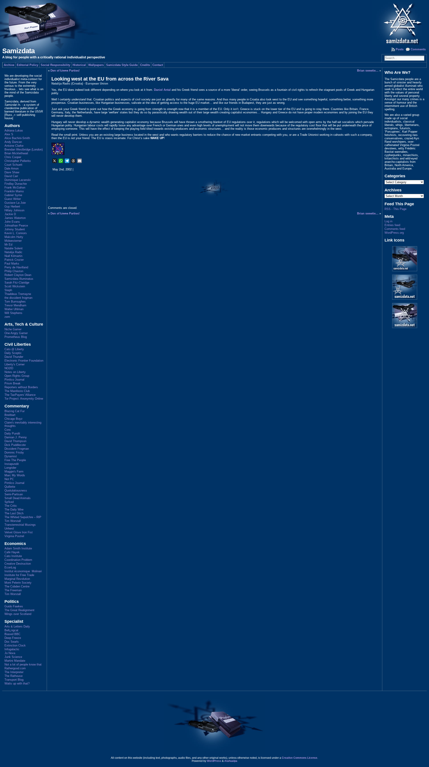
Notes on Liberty (15, 372)
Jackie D (10, 214)
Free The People (15, 460)
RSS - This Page (395, 209)
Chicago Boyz (13, 418)
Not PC (9, 479)
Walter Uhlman (13, 309)
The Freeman (13, 590)
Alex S (8, 134)
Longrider (10, 467)
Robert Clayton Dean (17, 275)
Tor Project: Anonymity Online (23, 398)
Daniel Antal (162, 89)
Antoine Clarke (13, 145)
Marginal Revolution (17, 579)
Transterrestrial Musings (20, 524)
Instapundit (11, 464)
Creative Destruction (17, 563)
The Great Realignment (19, 610)
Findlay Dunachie (15, 183)
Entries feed (392, 225)
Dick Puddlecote (15, 445)
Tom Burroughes (15, 301)
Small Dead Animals (17, 498)
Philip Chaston (13, 271)
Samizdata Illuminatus (18, 278)
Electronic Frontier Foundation (23, 360)
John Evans (12, 221)
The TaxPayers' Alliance (20, 394)
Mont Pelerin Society (18, 582)
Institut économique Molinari (23, 571)
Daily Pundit (12, 433)
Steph (8, 290)
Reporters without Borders (21, 387)
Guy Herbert (12, 206)
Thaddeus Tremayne (17, 294)
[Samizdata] (214, 22)
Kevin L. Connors (15, 233)
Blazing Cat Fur (14, 411)
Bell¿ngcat (11, 630)
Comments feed (395, 229)
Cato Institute (13, 556)
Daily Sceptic (13, 353)
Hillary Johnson (14, 210)
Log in (388, 221)
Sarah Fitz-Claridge (16, 282)
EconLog (10, 567)
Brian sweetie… (368, 70)
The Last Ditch (13, 513)
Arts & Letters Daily (17, 626)
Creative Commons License (299, 757)
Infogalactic (11, 649)
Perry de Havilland (16, 267)
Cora (7, 429)
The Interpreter (13, 672)
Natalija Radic (13, 252)
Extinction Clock (15, 645)
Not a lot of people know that (23, 664)
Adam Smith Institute (18, 548)
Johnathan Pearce (16, 225)
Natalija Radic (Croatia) (67, 83)
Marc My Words (14, 475)
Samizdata (18, 51)
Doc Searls (11, 641)
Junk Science (13, 657)
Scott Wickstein (14, 286)
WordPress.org (394, 232)
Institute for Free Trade (19, 575)
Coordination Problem (18, 559)
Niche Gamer (12, 329)
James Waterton (15, 218)
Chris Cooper (12, 157)
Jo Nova (9, 653)
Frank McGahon (14, 187)
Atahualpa (230, 761)
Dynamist (10, 456)
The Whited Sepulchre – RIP (22, 517)
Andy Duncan (13, 142)
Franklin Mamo (14, 191)
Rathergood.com (15, 668)
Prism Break (12, 383)
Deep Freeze (12, 638)
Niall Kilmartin (13, 256)
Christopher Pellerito (17, 161)
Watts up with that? (16, 683)
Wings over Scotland (17, 614)
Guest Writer (12, 199)
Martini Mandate (14, 660)
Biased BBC (12, 634)
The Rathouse (13, 676)
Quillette (9, 486)
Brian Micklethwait (16, 153)
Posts (400, 49)
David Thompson (15, 441)
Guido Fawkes (13, 606)
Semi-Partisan (13, 494)
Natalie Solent (13, 248)
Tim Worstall (12, 521)
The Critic (10, 505)
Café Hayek (12, 552)
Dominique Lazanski (17, 180)
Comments (418, 49)
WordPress (214, 761)
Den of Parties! (65, 70)
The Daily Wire (13, 509)
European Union (97, 83)
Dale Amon (11, 168)
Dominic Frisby (14, 452)
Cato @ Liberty (14, 349)
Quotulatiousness (15, 490)
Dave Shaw (11, 172)
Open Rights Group (16, 375)
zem (7, 316)
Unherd (9, 528)
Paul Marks (11, 263)
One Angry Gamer (16, 333)
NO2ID (8, 368)
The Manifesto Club (17, 391)
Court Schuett (13, 164)
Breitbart (9, 415)
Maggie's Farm (13, 471)
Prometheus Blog (15, 337)
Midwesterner (13, 240)
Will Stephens (13, 313)
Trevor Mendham (15, 305)
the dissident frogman (18, 297)
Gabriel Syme (13, 195)
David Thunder (13, 356)
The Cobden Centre (16, 586)
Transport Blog (13, 679)
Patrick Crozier (14, 259)
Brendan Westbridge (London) (23, 149)
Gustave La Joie (15, 202)
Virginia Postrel (14, 536)
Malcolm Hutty (13, 237)
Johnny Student (14, 229)
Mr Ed (8, 244)
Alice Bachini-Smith (17, 138)
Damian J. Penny (15, 437)
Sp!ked (9, 502)
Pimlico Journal (14, 379)
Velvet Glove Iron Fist (18, 532)
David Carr (11, 176)
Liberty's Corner (14, 364)
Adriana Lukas (13, 130)
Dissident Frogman (16, 448)
